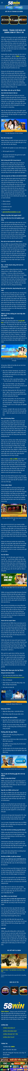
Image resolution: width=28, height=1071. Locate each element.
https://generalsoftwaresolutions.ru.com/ (13, 677)
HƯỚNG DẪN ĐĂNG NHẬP (10, 1031)
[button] (2, 2)
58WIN (13, 1046)
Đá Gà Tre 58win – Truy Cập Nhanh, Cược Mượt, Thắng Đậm (13, 970)
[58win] (14, 2)
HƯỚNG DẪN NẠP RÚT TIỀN (10, 1034)
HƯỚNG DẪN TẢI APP (8, 1037)
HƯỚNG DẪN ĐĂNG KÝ (9, 1028)
